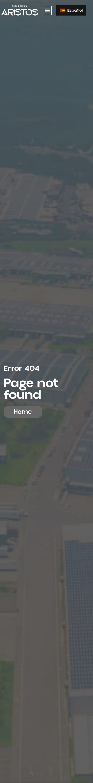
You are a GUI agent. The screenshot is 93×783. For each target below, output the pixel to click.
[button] (47, 10)
